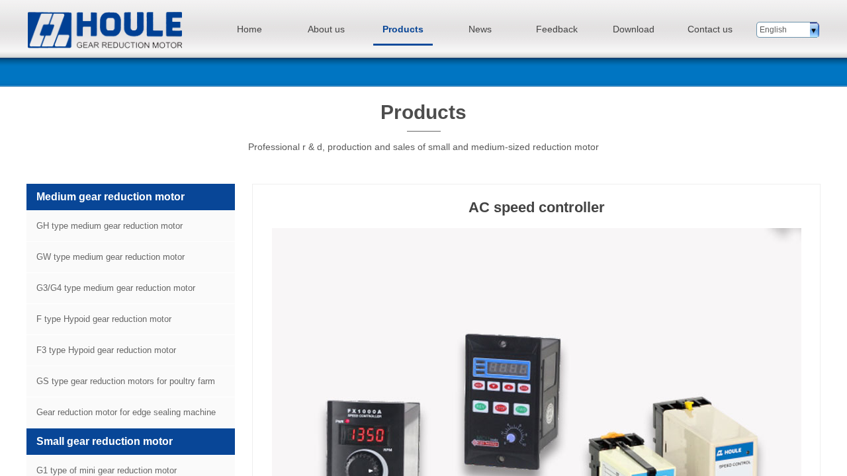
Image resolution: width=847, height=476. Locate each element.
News (480, 29)
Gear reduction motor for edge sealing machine (126, 412)
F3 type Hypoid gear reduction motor (106, 350)
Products (403, 29)
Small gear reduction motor (104, 441)
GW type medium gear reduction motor (110, 257)
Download (633, 29)
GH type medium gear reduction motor (109, 226)
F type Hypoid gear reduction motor (103, 319)
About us (326, 29)
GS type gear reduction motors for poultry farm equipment (120, 386)
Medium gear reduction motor (110, 196)
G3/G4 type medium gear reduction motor (115, 288)
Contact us (710, 29)
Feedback (557, 29)
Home (249, 29)
